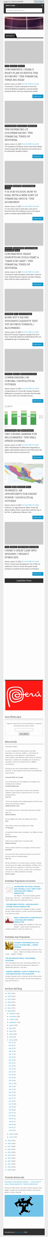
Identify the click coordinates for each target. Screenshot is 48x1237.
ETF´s (16, 314)
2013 (9, 1158)
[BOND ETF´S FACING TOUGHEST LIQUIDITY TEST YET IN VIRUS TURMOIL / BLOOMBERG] (24, 300)
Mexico (14, 487)
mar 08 (11, 1110)
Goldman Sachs (32, 126)
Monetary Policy (9, 250)
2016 (9, 1149)
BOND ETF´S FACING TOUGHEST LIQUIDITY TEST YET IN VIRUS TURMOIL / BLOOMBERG (21, 322)
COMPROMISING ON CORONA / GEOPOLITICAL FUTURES (20, 381)
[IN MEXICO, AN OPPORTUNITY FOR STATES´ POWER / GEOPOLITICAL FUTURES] (24, 473)
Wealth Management (27, 430)
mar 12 (11, 1098)
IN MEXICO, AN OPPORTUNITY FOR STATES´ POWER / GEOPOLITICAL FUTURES (21, 495)
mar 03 (11, 1124)
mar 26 (11, 1057)
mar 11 (11, 1101)
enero (11, 1137)
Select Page (38, 2)
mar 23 (11, 1066)
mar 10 (11, 1104)
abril (10, 1037)
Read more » (37, 96)
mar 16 (11, 1086)
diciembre (12, 1013)
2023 (9, 1002)
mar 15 (11, 1089)
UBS (19, 430)
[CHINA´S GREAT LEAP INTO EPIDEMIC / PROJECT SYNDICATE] (24, 533)
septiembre (13, 1022)
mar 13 (11, 1095)
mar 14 (11, 1092)
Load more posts (24, 580)
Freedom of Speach (23, 547)
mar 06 (11, 1115)
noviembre (13, 1016)
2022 (9, 1005)
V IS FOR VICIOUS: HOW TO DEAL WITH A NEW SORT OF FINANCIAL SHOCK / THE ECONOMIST (21, 197)
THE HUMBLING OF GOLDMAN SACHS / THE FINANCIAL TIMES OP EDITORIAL (19, 134)
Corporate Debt (17, 186)
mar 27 (11, 1054)
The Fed (17, 250)
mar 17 (11, 1083)
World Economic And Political (28, 374)
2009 (9, 1170)
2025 (9, 996)
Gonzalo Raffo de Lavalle (30, 84)
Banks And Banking (10, 126)
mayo (11, 1034)
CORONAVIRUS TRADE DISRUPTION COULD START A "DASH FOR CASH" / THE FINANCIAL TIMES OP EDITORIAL (22, 260)
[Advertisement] (24, 610)
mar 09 (11, 1107)
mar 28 (11, 1051)
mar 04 (11, 1121)
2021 (9, 1008)
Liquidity (7, 188)
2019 (9, 1140)
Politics (28, 487)
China (7, 66)
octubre (12, 1019)
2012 (9, 1161)
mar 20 (11, 1074)
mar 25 (11, 1060)
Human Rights (34, 547)
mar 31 (11, 1042)
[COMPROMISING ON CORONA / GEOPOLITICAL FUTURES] (24, 360)
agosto (11, 1025)
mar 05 (11, 1118)
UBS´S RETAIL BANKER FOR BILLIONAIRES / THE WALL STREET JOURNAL (21, 437)
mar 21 (11, 1072)
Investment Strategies (29, 186)
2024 (9, 999)
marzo (11, 1040)
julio (10, 1028)
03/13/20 (9, 36)
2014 (9, 1155)
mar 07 (11, 1113)
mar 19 (11, 1077)
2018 (9, 1143)
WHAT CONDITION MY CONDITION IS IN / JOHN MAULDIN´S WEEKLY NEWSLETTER (28, 920)
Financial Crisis (22, 126)
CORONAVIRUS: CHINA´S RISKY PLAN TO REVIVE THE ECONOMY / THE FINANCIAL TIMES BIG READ (21, 74)
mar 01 (11, 1130)
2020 (9, 1011)
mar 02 (11, 1127)
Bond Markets (9, 314)
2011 (9, 1164)
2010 (9, 1167)
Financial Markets (18, 248)
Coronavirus (13, 66)
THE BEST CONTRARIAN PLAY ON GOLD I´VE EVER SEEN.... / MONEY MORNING (26, 945)
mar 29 (11, 1048)
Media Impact (19, 1232)
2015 (9, 1152)
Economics (21, 66)
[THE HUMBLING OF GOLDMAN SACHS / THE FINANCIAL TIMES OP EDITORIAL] (24, 112)
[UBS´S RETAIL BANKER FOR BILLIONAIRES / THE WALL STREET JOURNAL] (24, 416)
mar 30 (11, 1045)
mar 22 (11, 1069)
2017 (9, 1146)
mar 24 (11, 1063)
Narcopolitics (21, 487)
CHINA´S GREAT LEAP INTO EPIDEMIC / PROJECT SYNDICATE (21, 554)
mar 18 (11, 1080)
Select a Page (10, 5)
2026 (9, 993)
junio (11, 1031)
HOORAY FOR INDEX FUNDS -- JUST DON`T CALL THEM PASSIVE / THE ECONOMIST (23, 1183)
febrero (11, 1134)
